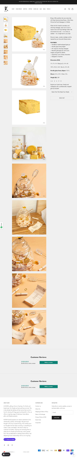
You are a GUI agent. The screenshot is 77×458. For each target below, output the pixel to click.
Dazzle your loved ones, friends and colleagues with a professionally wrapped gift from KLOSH (60, 86)
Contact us (38, 406)
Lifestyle (25, 9)
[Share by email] (61, 81)
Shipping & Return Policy (41, 411)
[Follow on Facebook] (4, 445)
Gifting (30, 9)
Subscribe (56, 418)
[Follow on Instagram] (8, 445)
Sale (41, 9)
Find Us (48, 9)
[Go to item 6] (6, 46)
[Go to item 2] (6, 25)
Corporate (38, 422)
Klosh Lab (36, 9)
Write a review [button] (49, 362)
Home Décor (19, 9)
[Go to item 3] (6, 30)
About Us (37, 409)
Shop (13, 9)
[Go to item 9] (6, 63)
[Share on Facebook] (54, 81)
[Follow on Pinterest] (12, 445)
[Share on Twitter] (56, 81)
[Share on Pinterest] (58, 81)
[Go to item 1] (6, 19)
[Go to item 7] (6, 52)
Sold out (62, 98)
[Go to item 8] (6, 57)
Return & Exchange (40, 414)
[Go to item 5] (6, 41)
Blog (44, 9)
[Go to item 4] (6, 35)
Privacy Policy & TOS (40, 417)
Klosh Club (38, 420)
